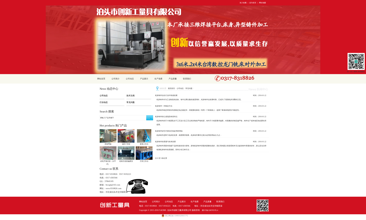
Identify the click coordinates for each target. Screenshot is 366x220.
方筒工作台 (144, 161)
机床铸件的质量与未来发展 (165, 142)
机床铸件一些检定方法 (163, 106)
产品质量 (173, 79)
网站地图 (262, 3)
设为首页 (252, 3)
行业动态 (104, 102)
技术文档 (131, 96)
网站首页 (101, 79)
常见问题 (131, 102)
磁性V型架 (126, 144)
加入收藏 (243, 3)
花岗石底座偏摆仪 (126, 161)
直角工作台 (144, 144)
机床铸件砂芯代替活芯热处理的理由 (169, 131)
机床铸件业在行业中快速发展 (166, 95)
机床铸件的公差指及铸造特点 (166, 117)
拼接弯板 (108, 144)
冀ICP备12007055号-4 (210, 210)
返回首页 (171, 88)
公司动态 (130, 79)
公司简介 (116, 79)
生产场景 (158, 79)
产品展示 (144, 79)
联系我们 (187, 79)
